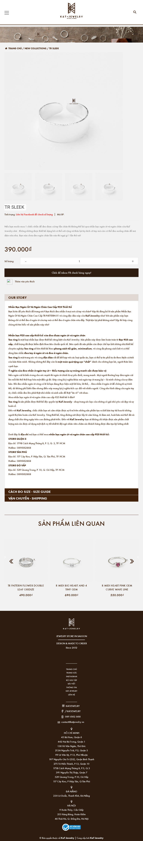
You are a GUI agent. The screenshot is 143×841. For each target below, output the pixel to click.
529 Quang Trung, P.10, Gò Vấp (71, 777)
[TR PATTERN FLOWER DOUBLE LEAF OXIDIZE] (25, 560)
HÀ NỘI (71, 805)
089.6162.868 (73, 716)
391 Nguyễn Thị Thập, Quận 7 (71, 772)
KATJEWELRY (73, 706)
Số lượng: (9, 261)
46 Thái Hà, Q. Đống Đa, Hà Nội (71, 819)
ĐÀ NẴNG (71, 791)
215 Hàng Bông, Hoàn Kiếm (71, 814)
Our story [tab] (17, 297)
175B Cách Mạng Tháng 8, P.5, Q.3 (71, 768)
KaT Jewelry (97, 838)
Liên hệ (71, 694)
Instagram (71, 676)
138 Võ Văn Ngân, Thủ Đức (71, 746)
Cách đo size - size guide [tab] (29, 491)
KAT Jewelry (71, 690)
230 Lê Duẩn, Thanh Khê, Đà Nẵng (71, 796)
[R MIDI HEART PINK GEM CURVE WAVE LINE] (117, 560)
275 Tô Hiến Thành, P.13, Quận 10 (71, 764)
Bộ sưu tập (71, 680)
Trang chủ (71, 669)
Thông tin (71, 687)
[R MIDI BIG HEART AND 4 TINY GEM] (71, 560)
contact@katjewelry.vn (72, 722)
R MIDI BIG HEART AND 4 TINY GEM (71, 587)
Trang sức (71, 672)
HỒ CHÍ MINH (71, 733)
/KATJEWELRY (73, 711)
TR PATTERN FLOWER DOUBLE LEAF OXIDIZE (26, 587)
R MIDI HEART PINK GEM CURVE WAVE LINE (117, 587)
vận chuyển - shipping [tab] (27, 498)
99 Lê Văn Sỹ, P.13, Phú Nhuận (71, 755)
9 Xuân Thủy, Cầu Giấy (71, 810)
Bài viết (71, 683)
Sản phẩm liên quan (71, 523)
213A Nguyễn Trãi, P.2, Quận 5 (71, 750)
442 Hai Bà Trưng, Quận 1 (71, 741)
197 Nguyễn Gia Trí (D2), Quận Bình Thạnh (71, 759)
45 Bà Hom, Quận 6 (71, 737)
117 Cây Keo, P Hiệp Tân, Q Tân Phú (71, 781)
